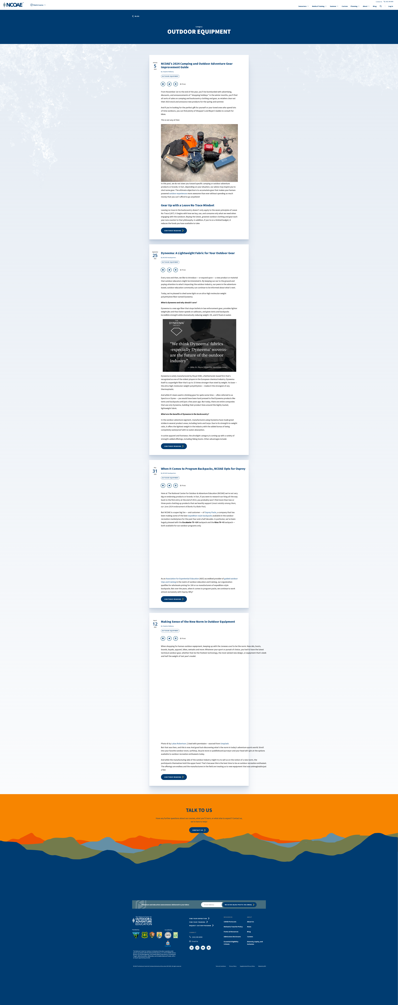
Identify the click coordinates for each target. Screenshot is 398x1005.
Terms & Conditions (221, 966)
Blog (375, 6)
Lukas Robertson (178, 743)
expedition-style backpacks (200, 515)
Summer (333, 6)
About (365, 6)
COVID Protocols (230, 922)
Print (184, 84)
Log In (390, 6)
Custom (345, 6)
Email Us (195, 941)
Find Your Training (197, 922)
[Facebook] (208, 947)
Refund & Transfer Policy (233, 927)
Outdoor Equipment (170, 76)
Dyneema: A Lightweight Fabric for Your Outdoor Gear (198, 253)
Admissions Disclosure (232, 937)
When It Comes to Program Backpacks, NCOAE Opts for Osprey (203, 469)
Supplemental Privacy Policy (247, 966)
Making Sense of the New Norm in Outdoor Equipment (198, 621)
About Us (250, 922)
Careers (250, 937)
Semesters (302, 6)
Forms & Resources (231, 932)
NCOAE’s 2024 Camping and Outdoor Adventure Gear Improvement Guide (197, 65)
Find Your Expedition (198, 918)
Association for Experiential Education (182, 578)
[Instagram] (197, 947)
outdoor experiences (178, 193)
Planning (354, 6)
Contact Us (379, 2)
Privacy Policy (233, 966)
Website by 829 (262, 966)
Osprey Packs (210, 512)
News (249, 927)
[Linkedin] (191, 947)
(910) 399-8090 (389, 1)
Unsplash (224, 743)
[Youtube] (203, 947)
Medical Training (318, 6)
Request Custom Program (200, 926)
